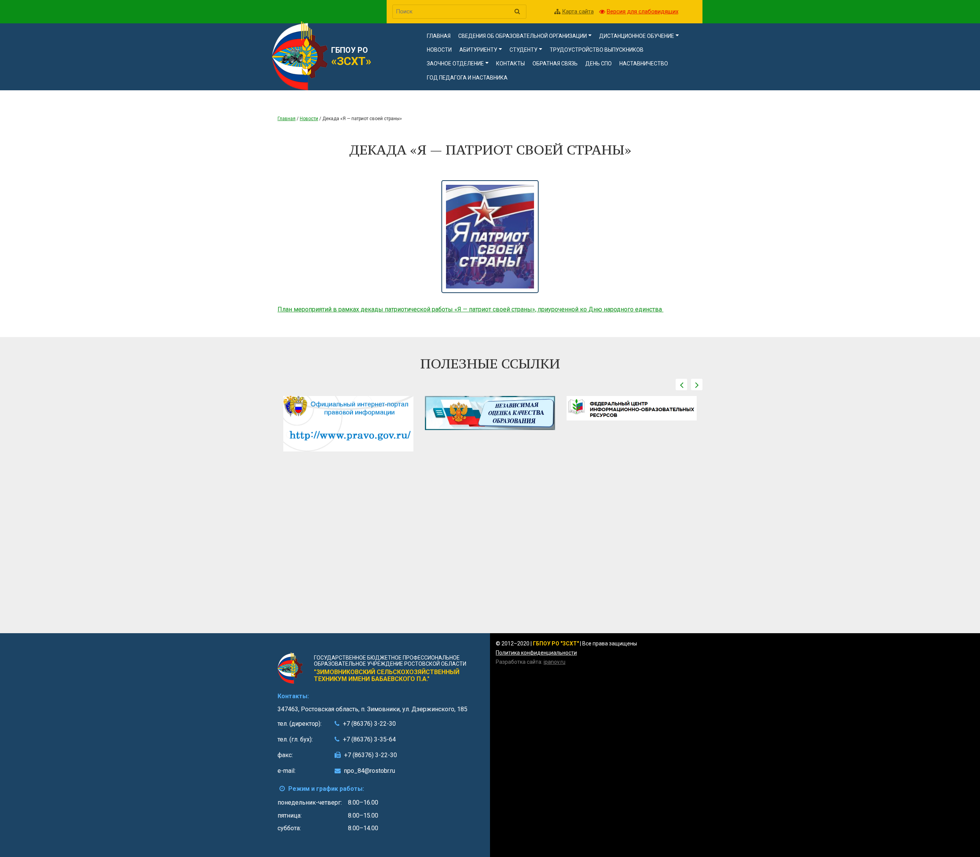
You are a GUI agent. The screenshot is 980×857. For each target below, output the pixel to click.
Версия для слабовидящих (642, 11)
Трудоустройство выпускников (597, 50)
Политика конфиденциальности (536, 653)
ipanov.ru (554, 662)
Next (696, 384)
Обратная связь (555, 63)
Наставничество (643, 63)
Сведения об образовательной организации (522, 36)
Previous (681, 384)
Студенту (523, 50)
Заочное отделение (455, 63)
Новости (439, 50)
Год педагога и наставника (467, 78)
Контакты (510, 63)
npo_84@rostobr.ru (369, 770)
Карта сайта (578, 11)
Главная (439, 36)
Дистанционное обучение (636, 36)
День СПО (598, 63)
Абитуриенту (478, 50)
